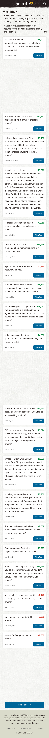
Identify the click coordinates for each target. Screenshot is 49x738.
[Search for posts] (45, 3)
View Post (38, 55)
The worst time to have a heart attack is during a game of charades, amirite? (22, 119)
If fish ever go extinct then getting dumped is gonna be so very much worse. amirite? (24, 338)
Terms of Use (11, 729)
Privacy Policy (26, 729)
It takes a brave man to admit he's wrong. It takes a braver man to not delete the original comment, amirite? (23, 288)
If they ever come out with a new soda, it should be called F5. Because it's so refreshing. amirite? (24, 411)
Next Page (23, 705)
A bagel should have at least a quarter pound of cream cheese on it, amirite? (22, 226)
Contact (40, 729)
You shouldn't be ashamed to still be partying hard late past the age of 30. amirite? (23, 598)
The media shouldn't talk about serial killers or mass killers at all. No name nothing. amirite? (22, 529)
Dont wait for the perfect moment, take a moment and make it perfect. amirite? (22, 248)
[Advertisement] (24, 86)
